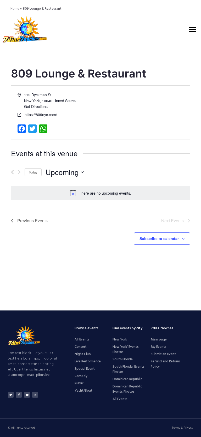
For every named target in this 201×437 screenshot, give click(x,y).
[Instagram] (35, 395)
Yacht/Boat (83, 390)
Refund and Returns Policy (166, 364)
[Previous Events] (12, 172)
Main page (159, 339)
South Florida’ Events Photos (128, 369)
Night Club (83, 354)
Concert (81, 347)
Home (14, 8)
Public (79, 383)
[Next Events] (19, 172)
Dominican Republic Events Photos (127, 389)
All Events (82, 339)
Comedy (81, 376)
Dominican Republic (127, 379)
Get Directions (36, 106)
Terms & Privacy (182, 427)
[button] (192, 29)
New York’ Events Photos (126, 349)
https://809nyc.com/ (41, 114)
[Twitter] (11, 395)
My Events (158, 347)
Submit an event (163, 354)
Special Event (85, 369)
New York (120, 339)
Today (33, 172)
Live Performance (88, 361)
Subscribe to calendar (159, 238)
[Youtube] (27, 395)
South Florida (123, 359)
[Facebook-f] (19, 395)
